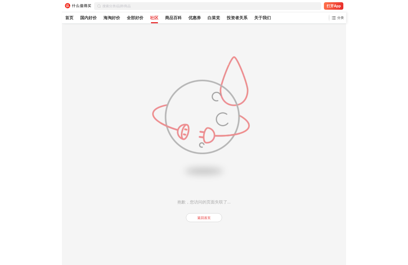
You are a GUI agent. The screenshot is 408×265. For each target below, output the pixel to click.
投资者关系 (237, 17)
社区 (154, 17)
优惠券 (194, 17)
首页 (69, 17)
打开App (334, 6)
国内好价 (88, 17)
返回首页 (204, 218)
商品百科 (173, 17)
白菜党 (214, 17)
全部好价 (135, 17)
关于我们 (262, 17)
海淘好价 (112, 17)
